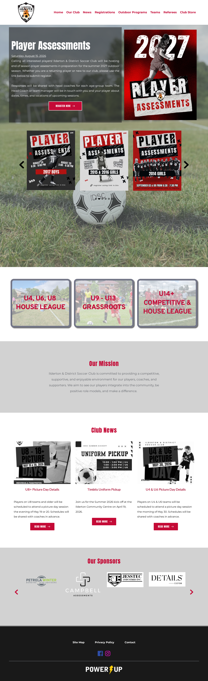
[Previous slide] (22, 165)
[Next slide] (186, 165)
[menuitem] (58, 12)
